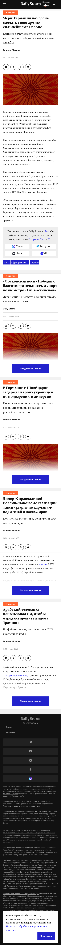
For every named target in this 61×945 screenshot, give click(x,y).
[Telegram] (30, 742)
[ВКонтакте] (30, 760)
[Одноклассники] (30, 769)
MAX (46, 231)
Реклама (10, 732)
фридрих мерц (19, 262)
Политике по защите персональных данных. (21, 806)
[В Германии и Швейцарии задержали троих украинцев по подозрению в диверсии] (6, 436)
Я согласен (46, 936)
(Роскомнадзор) (30, 791)
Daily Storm (30, 4)
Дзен (42, 239)
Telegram (33, 239)
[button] (4, 5)
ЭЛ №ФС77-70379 (10, 794)
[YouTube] (30, 751)
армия (34, 262)
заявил (43, 564)
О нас (9, 727)
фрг (6, 262)
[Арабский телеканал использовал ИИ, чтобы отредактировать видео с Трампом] (6, 658)
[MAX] (30, 778)
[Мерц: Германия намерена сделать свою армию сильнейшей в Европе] (6, 67)
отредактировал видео (16, 675)
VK (50, 239)
